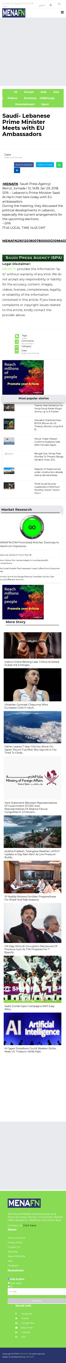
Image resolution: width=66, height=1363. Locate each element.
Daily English (17, 1279)
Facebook (26, 1313)
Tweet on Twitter (44, 165)
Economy (30, 98)
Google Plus (27, 1323)
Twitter (25, 1318)
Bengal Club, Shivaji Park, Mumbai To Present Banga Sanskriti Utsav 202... (48, 456)
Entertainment (20, 104)
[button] (51, 5)
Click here (29, 1225)
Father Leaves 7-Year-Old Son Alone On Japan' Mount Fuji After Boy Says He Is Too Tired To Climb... (30, 749)
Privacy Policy (15, 1242)
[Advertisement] (33, 51)
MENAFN (10, 184)
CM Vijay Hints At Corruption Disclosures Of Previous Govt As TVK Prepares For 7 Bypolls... (30, 949)
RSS (23, 1336)
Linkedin (25, 1332)
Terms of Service (16, 1238)
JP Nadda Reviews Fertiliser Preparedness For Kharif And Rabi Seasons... (30, 898)
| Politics (11, 98)
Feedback (13, 1265)
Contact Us (14, 1247)
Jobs (10, 1261)
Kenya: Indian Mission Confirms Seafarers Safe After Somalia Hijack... (47, 441)
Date (7, 154)
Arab (43, 92)
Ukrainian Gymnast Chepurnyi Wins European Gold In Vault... (26, 706)
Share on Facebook (24, 165)
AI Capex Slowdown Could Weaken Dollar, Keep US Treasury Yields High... (30, 1050)
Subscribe (37, 1300)
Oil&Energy (50, 98)
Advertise (13, 1251)
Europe (28, 92)
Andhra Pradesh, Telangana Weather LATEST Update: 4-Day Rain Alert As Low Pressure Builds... (32, 854)
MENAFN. (24, 1354)
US (11, 92)
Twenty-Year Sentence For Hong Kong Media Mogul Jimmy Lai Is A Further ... (48, 408)
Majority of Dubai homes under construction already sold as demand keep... (48, 472)
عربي (42, 5)
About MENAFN (16, 1256)
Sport (43, 104)
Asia (56, 92)
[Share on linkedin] (17, 170)
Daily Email (27, 1327)
